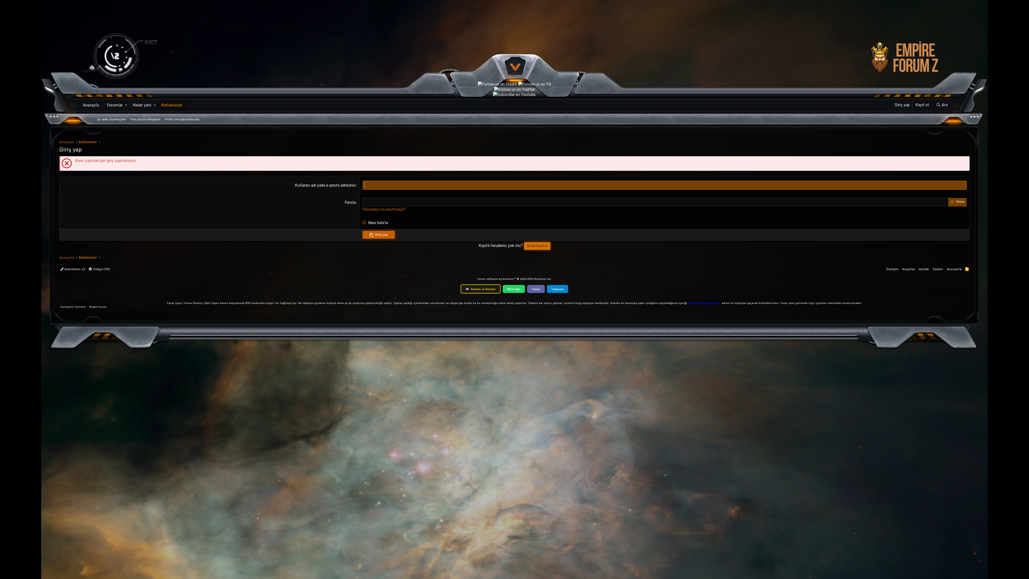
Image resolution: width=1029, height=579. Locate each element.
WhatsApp (514, 289)
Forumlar (115, 105)
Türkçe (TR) (101, 269)
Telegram (557, 289)
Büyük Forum (97, 307)
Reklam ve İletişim (480, 289)
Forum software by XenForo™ (514, 279)
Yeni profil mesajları (145, 119)
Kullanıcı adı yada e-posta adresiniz (325, 185)
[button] (126, 105)
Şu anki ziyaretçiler (111, 119)
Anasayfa (91, 105)
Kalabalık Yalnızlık (73, 307)
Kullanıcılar (171, 105)
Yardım (938, 269)
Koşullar (908, 269)
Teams (535, 289)
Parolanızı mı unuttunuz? (384, 209)
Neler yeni (142, 105)
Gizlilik (924, 269)
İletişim (892, 269)
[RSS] (967, 269)
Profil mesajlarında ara (182, 119)
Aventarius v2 (74, 269)
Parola (350, 202)
